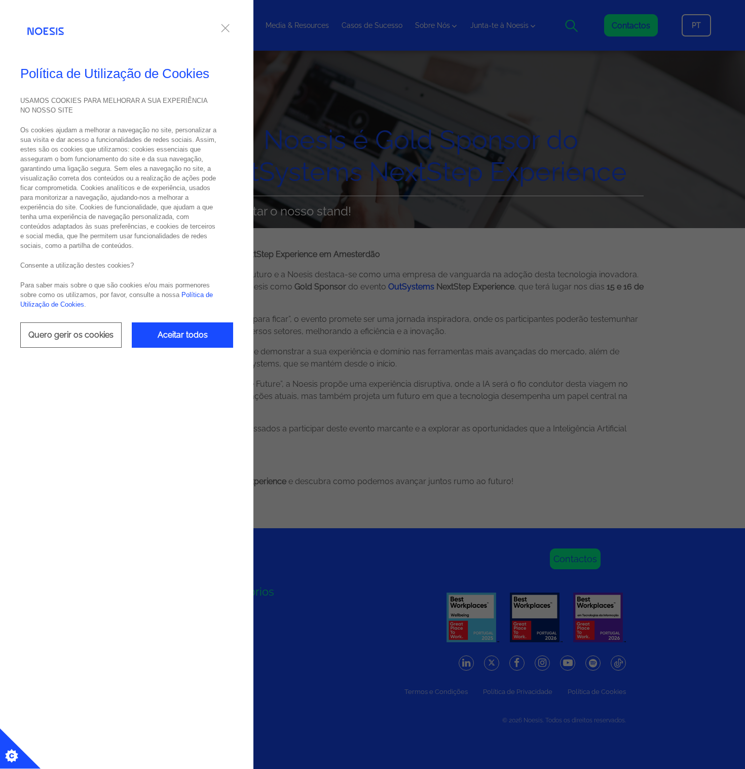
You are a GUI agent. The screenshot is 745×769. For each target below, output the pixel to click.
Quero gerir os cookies (71, 335)
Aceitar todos (183, 335)
